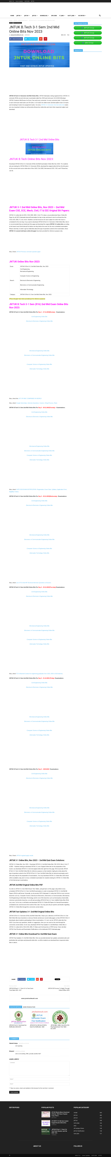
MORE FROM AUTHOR (29, 1007)
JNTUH (26, 15)
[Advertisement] (39, 82)
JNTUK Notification (17, 22)
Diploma (54, 15)
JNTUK (18, 15)
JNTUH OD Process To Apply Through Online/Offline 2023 (59, 989)
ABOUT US (11, 1)
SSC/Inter (81, 15)
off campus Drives (79, 1128)
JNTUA (34, 15)
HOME (12, 15)
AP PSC (32, 1)
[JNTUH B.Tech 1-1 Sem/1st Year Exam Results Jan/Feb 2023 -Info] (45, 1132)
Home (10, 20)
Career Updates (19, 1)
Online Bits (50, 321)
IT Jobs (61, 15)
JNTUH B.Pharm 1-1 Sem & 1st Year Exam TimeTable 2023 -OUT (21, 989)
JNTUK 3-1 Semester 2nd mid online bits (52, 105)
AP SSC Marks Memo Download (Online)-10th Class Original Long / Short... (60, 1114)
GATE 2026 (27, 1)
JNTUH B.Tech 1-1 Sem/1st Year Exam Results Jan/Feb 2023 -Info (59, 1131)
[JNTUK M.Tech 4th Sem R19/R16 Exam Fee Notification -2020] (39, 1017)
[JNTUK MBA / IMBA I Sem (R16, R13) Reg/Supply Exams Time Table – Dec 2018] (60, 1017)
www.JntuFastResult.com (17, 35)
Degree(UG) (43, 15)
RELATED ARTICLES (15, 1007)
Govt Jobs (71, 15)
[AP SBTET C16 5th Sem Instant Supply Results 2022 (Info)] (45, 1123)
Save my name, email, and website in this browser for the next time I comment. (32, 1088)
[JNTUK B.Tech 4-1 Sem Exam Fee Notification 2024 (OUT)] (18, 1017)
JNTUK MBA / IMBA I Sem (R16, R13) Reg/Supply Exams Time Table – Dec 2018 (60, 1026)
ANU (75, 1126)
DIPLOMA (76, 1123)
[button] (100, 16)
